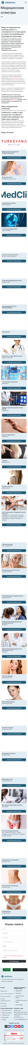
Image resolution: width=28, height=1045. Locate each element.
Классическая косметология (11, 570)
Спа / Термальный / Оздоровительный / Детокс (13, 513)
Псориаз (4, 460)
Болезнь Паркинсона (8, 435)
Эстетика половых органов (10, 831)
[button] (26, 2)
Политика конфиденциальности (12, 280)
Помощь (2, 987)
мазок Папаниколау (15, 78)
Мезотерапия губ (7, 779)
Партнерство (6, 332)
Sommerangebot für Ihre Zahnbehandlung (9, 307)
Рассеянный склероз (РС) (10, 382)
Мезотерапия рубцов (8, 702)
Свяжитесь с (13, 99)
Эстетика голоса (7, 177)
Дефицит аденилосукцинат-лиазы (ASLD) (12, 408)
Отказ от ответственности (10, 254)
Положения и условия (8, 203)
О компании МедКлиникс (9, 229)
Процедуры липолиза (8, 753)
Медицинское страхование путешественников (10, 152)
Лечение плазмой (7, 727)
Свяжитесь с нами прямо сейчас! (12, 356)
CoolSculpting (6, 911)
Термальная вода (7, 544)
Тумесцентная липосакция (10, 860)
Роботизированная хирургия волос (12, 596)
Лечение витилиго (7, 486)
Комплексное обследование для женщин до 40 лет (12, 622)
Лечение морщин (7, 676)
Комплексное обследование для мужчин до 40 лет (12, 649)
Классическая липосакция (10, 885)
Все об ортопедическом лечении (12, 805)
